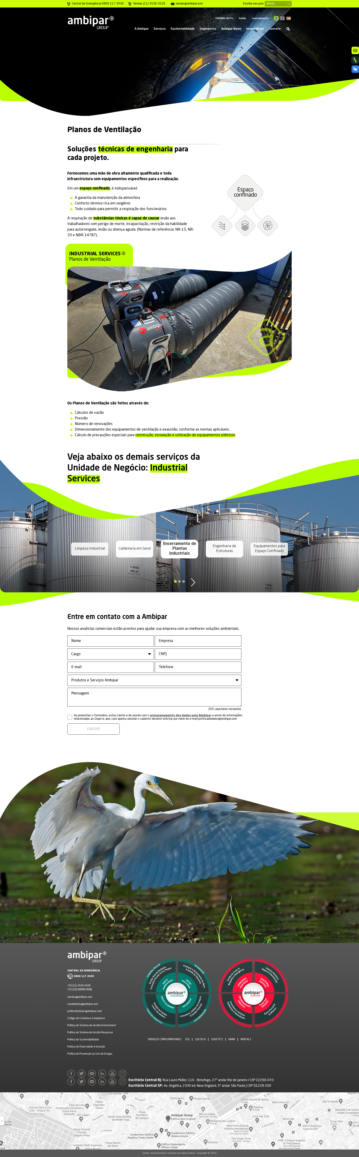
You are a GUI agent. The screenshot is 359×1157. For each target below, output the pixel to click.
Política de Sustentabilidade (83, 1039)
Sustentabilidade (183, 28)
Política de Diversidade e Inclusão (86, 1046)
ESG (187, 1039)
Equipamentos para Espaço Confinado (269, 548)
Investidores (255, 28)
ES (288, 18)
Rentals (246, 1039)
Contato (275, 28)
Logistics (217, 1039)
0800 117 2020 (84, 976)
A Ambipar (142, 28)
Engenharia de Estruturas (224, 548)
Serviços (160, 28)
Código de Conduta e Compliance (86, 1018)
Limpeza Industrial (90, 549)
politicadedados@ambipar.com (84, 1011)
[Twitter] (82, 1074)
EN (282, 18)
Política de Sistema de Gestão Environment (91, 1025)
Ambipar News (231, 28)
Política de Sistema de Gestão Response (90, 1032)
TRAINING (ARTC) (224, 18)
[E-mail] (93, 1074)
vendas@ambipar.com (79, 997)
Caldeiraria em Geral (135, 549)
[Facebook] (72, 1074)
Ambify (242, 18)
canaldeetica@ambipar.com (82, 1004)
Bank (231, 1039)
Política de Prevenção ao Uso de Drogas (89, 1054)
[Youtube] (113, 1074)
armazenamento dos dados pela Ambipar (180, 715)
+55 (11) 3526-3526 (78, 985)
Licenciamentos (260, 18)
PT (276, 18)
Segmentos (208, 28)
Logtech (200, 1039)
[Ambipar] (90, 22)
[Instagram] (123, 1074)
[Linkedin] (103, 1074)
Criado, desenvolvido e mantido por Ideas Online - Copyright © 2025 (179, 1153)
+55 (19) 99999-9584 (79, 989)
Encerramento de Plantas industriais (179, 549)
